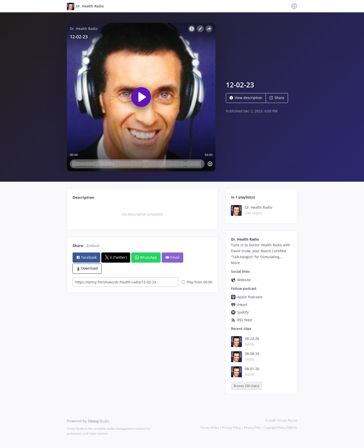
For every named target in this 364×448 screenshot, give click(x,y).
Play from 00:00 (199, 282)
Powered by (77, 421)
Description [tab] (83, 197)
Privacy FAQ (252, 427)
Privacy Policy (231, 427)
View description (248, 97)
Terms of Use (209, 427)
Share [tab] (78, 245)
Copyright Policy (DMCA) (280, 427)
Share (279, 97)
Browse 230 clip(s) (246, 386)
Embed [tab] (93, 245)
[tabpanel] (142, 214)
